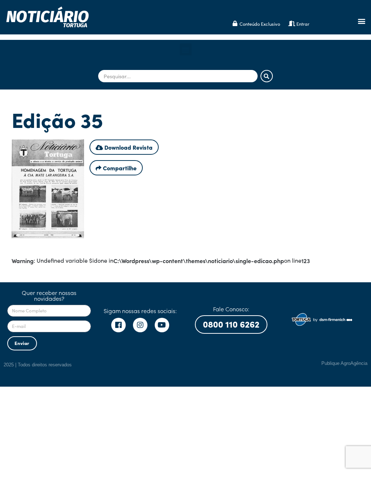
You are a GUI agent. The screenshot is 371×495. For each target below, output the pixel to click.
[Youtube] (162, 325)
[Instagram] (140, 325)
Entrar (302, 24)
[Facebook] (118, 325)
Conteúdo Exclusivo (259, 24)
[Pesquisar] (266, 76)
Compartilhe (119, 168)
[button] (361, 21)
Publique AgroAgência (344, 363)
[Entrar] (292, 23)
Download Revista (128, 147)
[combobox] (178, 76)
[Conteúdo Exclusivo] (235, 23)
